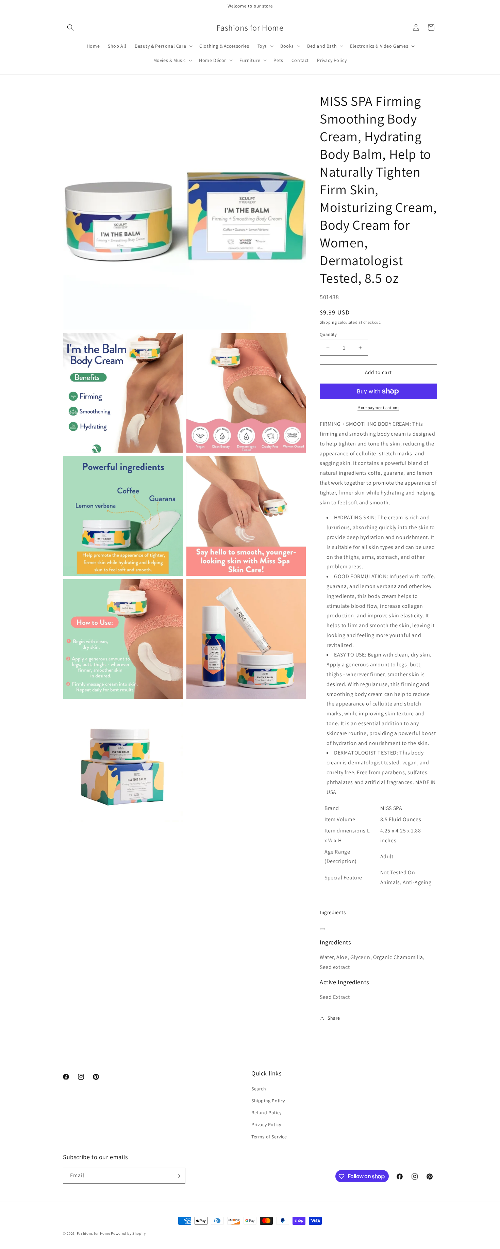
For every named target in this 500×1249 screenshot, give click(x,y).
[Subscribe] (177, 1176)
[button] (70, 27)
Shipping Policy (268, 1101)
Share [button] (334, 1018)
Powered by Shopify (128, 1233)
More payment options (378, 407)
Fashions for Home (93, 1233)
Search (258, 1089)
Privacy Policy (266, 1125)
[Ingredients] (322, 929)
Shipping (328, 322)
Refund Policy (266, 1113)
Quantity (328, 334)
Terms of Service (269, 1137)
